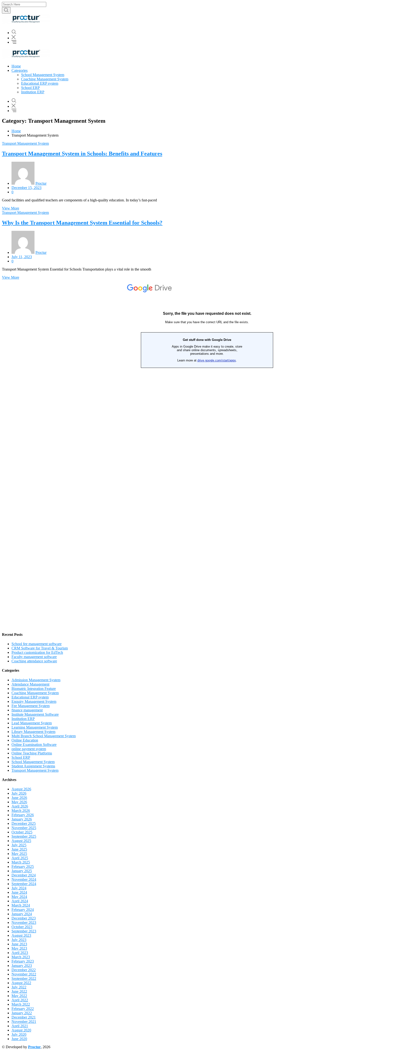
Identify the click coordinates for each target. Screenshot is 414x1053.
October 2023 (22, 927)
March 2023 (21, 957)
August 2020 (21, 1030)
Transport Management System (25, 143)
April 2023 (20, 953)
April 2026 (20, 806)
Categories (20, 70)
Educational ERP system (39, 83)
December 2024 (24, 875)
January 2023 (22, 966)
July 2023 (19, 940)
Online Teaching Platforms (32, 753)
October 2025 (22, 832)
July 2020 (19, 1034)
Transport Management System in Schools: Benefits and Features (82, 153)
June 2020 (19, 1039)
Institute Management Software (35, 714)
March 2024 (21, 905)
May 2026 (19, 802)
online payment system (29, 749)
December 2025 (24, 823)
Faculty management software (34, 657)
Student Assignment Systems (33, 766)
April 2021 (20, 1026)
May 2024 (19, 897)
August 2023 (21, 935)
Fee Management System (31, 706)
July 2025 (19, 845)
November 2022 (24, 974)
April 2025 (20, 858)
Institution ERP (32, 92)
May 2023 (19, 948)
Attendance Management (30, 684)
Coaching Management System (44, 79)
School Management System (42, 75)
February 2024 (23, 910)
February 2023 (23, 961)
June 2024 (19, 892)
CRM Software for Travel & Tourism (40, 648)
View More (10, 208)
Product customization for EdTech (37, 652)
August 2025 (21, 841)
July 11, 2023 (22, 257)
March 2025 (21, 862)
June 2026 (19, 798)
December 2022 (24, 970)
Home (16, 66)
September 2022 (24, 978)
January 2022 (22, 1013)
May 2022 (19, 996)
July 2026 (19, 793)
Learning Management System (35, 727)
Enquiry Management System (34, 701)
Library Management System (33, 732)
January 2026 (22, 819)
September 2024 (24, 884)
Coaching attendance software (34, 661)
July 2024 (19, 888)
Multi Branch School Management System (44, 736)
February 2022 (23, 1009)
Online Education (25, 740)
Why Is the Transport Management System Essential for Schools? (82, 223)
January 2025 (22, 871)
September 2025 (24, 836)
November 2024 (24, 879)
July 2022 (19, 987)
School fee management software (37, 644)
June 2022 (19, 991)
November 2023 (24, 922)
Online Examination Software (34, 745)
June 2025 (19, 849)
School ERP (30, 88)
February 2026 (23, 815)
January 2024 (22, 914)
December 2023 (24, 918)
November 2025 (24, 828)
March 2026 (21, 811)
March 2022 (21, 1004)
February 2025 (23, 867)
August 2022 (21, 983)
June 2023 (19, 944)
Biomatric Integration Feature (34, 689)
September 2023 (24, 931)
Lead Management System (32, 723)
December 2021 (24, 1017)
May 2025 (19, 854)
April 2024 (20, 901)
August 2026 (21, 789)
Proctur (40, 183)
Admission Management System (36, 680)
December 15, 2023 (26, 188)
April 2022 (20, 1000)
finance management (27, 710)
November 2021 (24, 1022)
